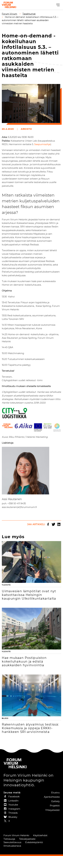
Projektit (55, 805)
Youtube (13, 804)
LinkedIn (59, 524)
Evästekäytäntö (34, 842)
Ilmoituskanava (12, 845)
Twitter (53, 524)
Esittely (55, 801)
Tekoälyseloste (27, 838)
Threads (13, 812)
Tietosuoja (9, 838)
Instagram (14, 808)
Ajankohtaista (52, 796)
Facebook (48, 524)
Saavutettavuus (12, 842)
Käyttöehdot (40, 835)
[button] (57, 5)
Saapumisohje (42, 144)
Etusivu (55, 792)
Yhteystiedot (52, 810)
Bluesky (12, 816)
